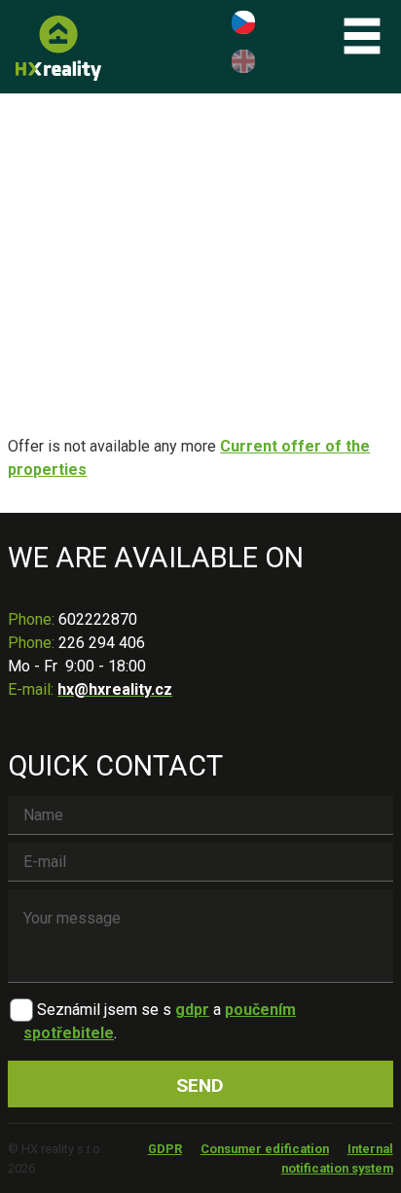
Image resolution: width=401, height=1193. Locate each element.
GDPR (165, 1148)
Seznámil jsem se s (104, 1009)
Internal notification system (337, 1158)
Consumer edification (264, 1148)
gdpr (192, 1009)
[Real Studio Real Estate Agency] (58, 48)
